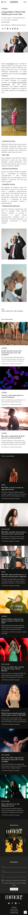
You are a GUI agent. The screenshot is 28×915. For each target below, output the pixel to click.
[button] (25, 840)
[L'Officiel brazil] (14, 2)
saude (3, 311)
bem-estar (9, 311)
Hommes (4, 8)
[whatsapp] (15, 28)
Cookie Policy (14, 912)
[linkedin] (10, 28)
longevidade (10, 63)
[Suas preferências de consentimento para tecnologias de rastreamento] (25, 912)
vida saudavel (18, 311)
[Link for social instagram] (15, 903)
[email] (2, 28)
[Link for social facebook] (12, 903)
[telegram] (17, 28)
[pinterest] (7, 28)
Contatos (14, 907)
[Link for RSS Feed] (19, 903)
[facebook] (5, 28)
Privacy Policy (14, 910)
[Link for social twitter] (9, 903)
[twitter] (12, 28)
